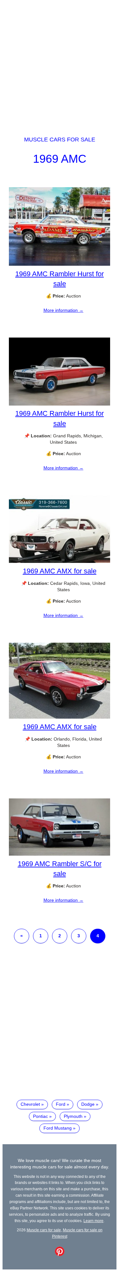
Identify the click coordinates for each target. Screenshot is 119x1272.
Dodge (88, 1104)
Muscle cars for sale (59, 139)
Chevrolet (30, 1104)
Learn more (93, 1221)
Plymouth (73, 1116)
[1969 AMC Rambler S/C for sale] (59, 854)
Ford (60, 1104)
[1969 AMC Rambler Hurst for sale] (59, 264)
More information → (63, 310)
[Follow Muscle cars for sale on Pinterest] (59, 1254)
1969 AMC (59, 158)
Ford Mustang (57, 1128)
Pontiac (40, 1116)
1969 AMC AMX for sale (59, 571)
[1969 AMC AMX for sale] (59, 561)
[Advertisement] (59, 62)
